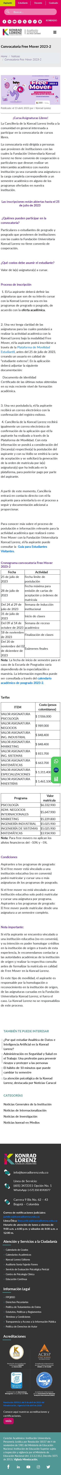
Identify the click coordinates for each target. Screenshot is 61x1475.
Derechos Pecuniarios (17, 1302)
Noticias (15, 56)
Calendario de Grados (17, 1249)
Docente (38, 3)
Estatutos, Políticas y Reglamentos (23, 1311)
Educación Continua (16, 1279)
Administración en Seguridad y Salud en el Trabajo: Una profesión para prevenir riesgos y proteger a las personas (30, 1058)
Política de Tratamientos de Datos (23, 1307)
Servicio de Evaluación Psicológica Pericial (27, 1269)
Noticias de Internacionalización (25, 1110)
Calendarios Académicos (18, 1254)
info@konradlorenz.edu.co (31, 1172)
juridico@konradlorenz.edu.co (21, 1216)
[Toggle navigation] (55, 32)
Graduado (53, 3)
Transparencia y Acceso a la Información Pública (31, 1321)
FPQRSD (10, 1297)
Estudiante (23, 3)
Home (4, 56)
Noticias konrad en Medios (22, 1122)
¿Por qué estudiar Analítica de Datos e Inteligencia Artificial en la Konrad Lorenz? (29, 1044)
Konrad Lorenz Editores (18, 1259)
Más (9, 1421)
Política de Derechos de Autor (21, 1326)
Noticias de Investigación (20, 1116)
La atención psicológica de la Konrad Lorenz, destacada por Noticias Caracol (30, 1080)
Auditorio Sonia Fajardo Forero (22, 1264)
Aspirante (7, 3)
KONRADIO (51, 20)
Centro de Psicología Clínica (20, 1274)
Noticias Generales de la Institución (28, 1104)
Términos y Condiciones (18, 1316)
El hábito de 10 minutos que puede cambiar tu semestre (27, 1070)
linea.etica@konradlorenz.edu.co (37, 1220)
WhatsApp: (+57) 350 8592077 (32, 1189)
